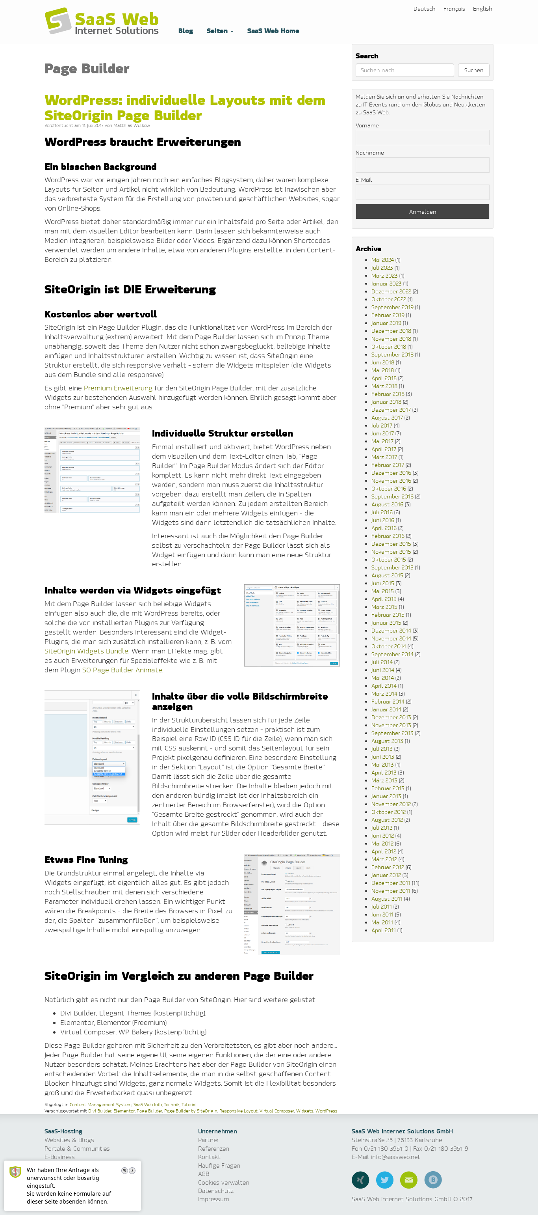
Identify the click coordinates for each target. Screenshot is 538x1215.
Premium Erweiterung (118, 388)
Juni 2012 (382, 835)
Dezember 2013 (391, 717)
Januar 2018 (386, 401)
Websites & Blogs (69, 1140)
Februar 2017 (387, 464)
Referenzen (213, 1148)
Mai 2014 (382, 677)
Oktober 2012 (388, 811)
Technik (172, 1104)
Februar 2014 (387, 701)
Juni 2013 (382, 756)
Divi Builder (99, 1111)
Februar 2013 (387, 788)
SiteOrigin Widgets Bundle (86, 651)
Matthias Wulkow (131, 125)
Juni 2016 (382, 520)
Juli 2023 (382, 267)
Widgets (305, 1111)
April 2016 (384, 527)
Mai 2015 (382, 591)
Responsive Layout (238, 1111)
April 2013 (384, 772)
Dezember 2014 (391, 630)
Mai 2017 (382, 441)
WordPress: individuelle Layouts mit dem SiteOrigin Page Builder (185, 106)
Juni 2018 (382, 362)
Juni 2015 (382, 583)
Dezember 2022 (391, 291)
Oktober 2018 (388, 346)
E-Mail (364, 179)
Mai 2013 (382, 764)
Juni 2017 (382, 433)
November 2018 (391, 338)
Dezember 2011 (390, 882)
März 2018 (384, 386)
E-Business (60, 1157)
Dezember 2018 (391, 330)
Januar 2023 (386, 283)
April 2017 (383, 449)
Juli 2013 (382, 748)
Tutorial (189, 1104)
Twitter (384, 1180)
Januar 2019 (386, 322)
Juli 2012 (381, 827)
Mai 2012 (382, 843)
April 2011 (383, 930)
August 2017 (387, 417)
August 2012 (387, 819)
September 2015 (392, 567)
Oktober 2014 (388, 646)
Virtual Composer (277, 1111)
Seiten (217, 30)
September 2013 (392, 733)
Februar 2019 (387, 315)
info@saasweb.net (395, 1157)
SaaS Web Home (272, 30)
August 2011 (387, 898)
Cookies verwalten (223, 1182)
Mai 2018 (382, 370)
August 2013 (387, 740)
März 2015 (384, 606)
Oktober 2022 (388, 299)
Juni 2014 (382, 669)
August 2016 (387, 504)
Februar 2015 (387, 614)
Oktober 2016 (388, 488)
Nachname (370, 152)
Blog (184, 30)
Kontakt (209, 1157)
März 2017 (384, 457)
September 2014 (392, 654)
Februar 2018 (387, 393)
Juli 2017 (381, 425)
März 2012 (384, 859)
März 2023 (384, 275)
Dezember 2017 (391, 409)
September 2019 (392, 307)
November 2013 (391, 725)
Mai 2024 (382, 259)
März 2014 (384, 693)
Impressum (213, 1199)
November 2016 (391, 480)
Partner (208, 1140)
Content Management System (101, 1104)
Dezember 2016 (391, 472)
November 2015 (391, 551)
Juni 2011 (382, 914)
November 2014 (391, 638)
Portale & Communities (77, 1148)
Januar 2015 (386, 622)
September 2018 (392, 354)
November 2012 (391, 804)
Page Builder (149, 1111)
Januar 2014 (386, 709)
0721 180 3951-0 (386, 1148)
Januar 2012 (386, 875)
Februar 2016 (387, 535)
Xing (360, 1180)
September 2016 (392, 496)
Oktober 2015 (388, 559)
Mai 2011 (382, 922)
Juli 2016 (382, 512)
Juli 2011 (381, 906)
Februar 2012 (387, 867)
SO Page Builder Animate (122, 670)
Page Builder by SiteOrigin (190, 1111)
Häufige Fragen (219, 1165)
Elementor (124, 1111)
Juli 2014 (382, 662)
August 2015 (387, 575)
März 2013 (384, 780)
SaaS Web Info (148, 1104)
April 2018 (384, 378)
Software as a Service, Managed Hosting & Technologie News (104, 21)
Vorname (367, 125)
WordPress (326, 1111)
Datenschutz (216, 1190)
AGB (203, 1174)
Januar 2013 (386, 796)
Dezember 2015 (391, 543)
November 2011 (390, 890)
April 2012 (383, 851)
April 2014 (384, 685)
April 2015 (384, 598)
